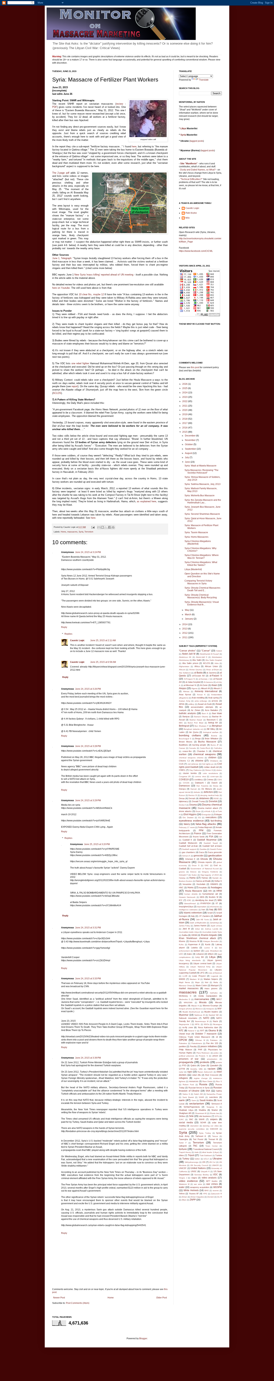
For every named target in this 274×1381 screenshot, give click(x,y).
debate (197, 792)
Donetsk (213, 801)
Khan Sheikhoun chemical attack (197, 938)
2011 (185, 637)
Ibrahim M (213, 897)
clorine (219, 770)
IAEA (202, 897)
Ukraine (217, 1158)
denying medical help (209, 795)
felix (187, 218)
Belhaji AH (213, 723)
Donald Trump (198, 801)
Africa (197, 666)
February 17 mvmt (187, 827)
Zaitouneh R (216, 1194)
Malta (215, 982)
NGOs (206, 1024)
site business (205, 1116)
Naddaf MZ (214, 1015)
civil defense (193, 764)
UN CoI (212, 1162)
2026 (185, 384)
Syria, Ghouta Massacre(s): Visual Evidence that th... (202, 603)
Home (111, 1297)
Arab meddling (198, 698)
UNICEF (183, 1168)
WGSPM (217, 1187)
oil (217, 1037)
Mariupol (214, 985)
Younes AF (194, 1193)
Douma (193, 804)
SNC (191, 1119)
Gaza (201, 852)
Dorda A (182, 805)
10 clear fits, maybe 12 (91, 294)
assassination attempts (202, 707)
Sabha (219, 1091)
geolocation (215, 855)
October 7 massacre (206, 1033)
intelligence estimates (188, 910)
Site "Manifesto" (189, 163)
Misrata (203, 1002)
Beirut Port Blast (195, 723)
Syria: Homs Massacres (196, 537)
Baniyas (186, 716)
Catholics (218, 748)
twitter (197, 1159)
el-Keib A (208, 811)
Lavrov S (208, 948)
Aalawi (219, 651)
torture (183, 1149)
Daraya (182, 789)
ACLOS (57, 393)
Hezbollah (200, 884)
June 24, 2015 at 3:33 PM (88, 978)
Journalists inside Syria (212, 932)
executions (211, 817)
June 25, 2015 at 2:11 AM (103, 640)
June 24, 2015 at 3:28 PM (88, 746)
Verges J (183, 1178)
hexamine (187, 884)
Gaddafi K (187, 840)
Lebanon (200, 954)
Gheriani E (190, 859)
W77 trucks (212, 1181)
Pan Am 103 (212, 1043)
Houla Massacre (193, 891)
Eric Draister (188, 817)
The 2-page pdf (60, 173)
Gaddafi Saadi (211, 843)
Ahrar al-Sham (212, 670)
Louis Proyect (198, 976)
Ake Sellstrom (185, 673)
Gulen (194, 875)
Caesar (182, 748)
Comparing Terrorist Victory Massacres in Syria (198, 582)
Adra (217, 663)
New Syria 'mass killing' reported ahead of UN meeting (103, 274)
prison (215, 1056)
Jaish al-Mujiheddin (198, 923)
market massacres (189, 988)
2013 (185, 628)
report (75, 386)
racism (211, 1068)
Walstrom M (184, 1184)
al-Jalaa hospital (192, 682)
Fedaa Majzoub (205, 827)
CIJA (181, 764)
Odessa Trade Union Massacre (194, 1037)
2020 (185, 410)
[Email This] (99, 527)
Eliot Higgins (190, 814)
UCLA (206, 1159)
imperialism (201, 907)
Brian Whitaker (211, 738)
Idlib (220, 900)
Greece (193, 872)
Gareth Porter (216, 849)
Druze (198, 811)
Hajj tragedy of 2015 (210, 875)
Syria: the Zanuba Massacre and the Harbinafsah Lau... (203, 501)
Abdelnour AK (185, 657)
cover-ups (214, 776)
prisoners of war (189, 1059)
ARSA (181, 704)
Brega (198, 738)
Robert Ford (188, 1085)
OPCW (183, 1039)
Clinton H (209, 770)
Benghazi (217, 726)
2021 (185, 406)
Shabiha (202, 1110)
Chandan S (202, 751)
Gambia (203, 849)
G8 (220, 837)
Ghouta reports (205, 862)
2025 (185, 388)
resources (193, 1081)
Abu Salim (196, 660)
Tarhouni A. (201, 1136)
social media (186, 1122)
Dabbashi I (200, 783)
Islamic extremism (193, 912)
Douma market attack (208, 808)
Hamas (204, 878)
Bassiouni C (212, 720)
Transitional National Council (206, 1149)
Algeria (194, 688)
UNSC (194, 1171)
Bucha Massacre (207, 741)
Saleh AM (198, 1094)
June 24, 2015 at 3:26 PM (88, 689)
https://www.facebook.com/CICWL (196, 251)
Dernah (191, 798)
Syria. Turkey (205, 1133)
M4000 (182, 979)
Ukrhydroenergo (192, 1162)
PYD (184, 1065)
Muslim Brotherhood (191, 1012)
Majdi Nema (184, 982)
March (188, 614)
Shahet (214, 1110)
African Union (211, 666)
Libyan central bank (202, 963)
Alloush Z (217, 688)
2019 (185, 414)
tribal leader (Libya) (210, 1152)
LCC (181, 954)
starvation (194, 1126)
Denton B (192, 795)
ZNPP (193, 1199)
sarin (182, 1100)
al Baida (198, 672)
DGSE (216, 798)
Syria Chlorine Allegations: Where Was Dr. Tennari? (202, 556)
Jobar (197, 929)
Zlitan (184, 1200)
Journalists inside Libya (189, 932)
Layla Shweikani (211, 951)
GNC (206, 865)
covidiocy (198, 779)
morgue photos (185, 1009)
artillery (191, 704)
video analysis (209, 1177)
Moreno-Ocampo (210, 1005)
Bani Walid (217, 713)
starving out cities (211, 1126)
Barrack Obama (201, 717)
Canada (192, 748)
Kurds (207, 944)
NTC (181, 1030)
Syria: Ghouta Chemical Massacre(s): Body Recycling (201, 596)
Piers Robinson (203, 1053)
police (216, 1053)
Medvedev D (184, 999)
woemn (216, 1190)
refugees (183, 1078)
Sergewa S (212, 1107)
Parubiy (193, 1046)
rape (189, 1071)
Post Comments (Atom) (77, 1303)
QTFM (182, 1069)
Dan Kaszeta (202, 786)
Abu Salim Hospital (213, 660)
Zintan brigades (197, 1197)
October (189, 444)
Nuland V (192, 1031)
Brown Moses (185, 742)
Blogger (143, 1338)
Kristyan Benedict (211, 941)
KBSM (194, 935)
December (190, 435)
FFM (201, 830)
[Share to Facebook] (109, 527)
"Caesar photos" (187, 650)
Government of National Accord (204, 869)
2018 (185, 419)
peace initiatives (209, 1046)
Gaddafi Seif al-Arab (188, 846)
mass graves (211, 988)
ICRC (189, 900)
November (190, 440)
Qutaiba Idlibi (196, 1069)
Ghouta (204, 859)
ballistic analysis (187, 713)
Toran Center (211, 1146)
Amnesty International (206, 691)
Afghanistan (184, 666)
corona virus (200, 776)
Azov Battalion (211, 710)
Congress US (185, 776)
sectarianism (196, 1103)
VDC (215, 1174)
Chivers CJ (184, 761)
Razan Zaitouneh (205, 1072)
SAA (208, 1091)
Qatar (203, 1065)
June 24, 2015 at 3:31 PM (88, 927)
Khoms (182, 941)
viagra (194, 1178)
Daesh (215, 783)
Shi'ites (182, 1116)
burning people (199, 745)
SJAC (181, 1119)
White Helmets (191, 1190)
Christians (214, 761)
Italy (193, 916)
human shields (191, 894)
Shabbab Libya (186, 1110)
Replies (68, 634)
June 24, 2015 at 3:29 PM (88, 800)
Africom (182, 670)
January (189, 618)
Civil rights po (208, 764)
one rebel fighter (80, 363)
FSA (211, 836)
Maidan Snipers (211, 979)
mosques (210, 1009)
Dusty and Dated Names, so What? (198, 169)
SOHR (203, 1122)
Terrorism (88, 532)
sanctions (213, 1097)
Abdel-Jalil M (188, 654)
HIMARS (214, 884)
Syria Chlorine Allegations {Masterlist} (198, 542)
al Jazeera (211, 673)
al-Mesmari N (190, 685)
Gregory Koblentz (210, 872)
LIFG (202, 973)
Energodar (206, 814)
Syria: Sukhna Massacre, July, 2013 (203, 484)
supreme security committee (192, 1129)
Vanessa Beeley (201, 1175)
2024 (185, 392)
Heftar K (218, 881)
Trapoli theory (185, 1152)
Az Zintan (195, 710)
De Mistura (206, 789)
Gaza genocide (215, 852)
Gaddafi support (189, 849)
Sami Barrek (188, 1097)
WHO (206, 1190)
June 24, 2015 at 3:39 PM (88, 1057)
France (197, 833)
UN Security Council (199, 1165)
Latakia (194, 947)
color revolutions (210, 773)
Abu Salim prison (190, 663)
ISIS (220, 909)
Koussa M (194, 941)
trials (197, 1152)
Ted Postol (198, 1139)
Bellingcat (184, 726)
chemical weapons (204, 754)
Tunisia (218, 1155)
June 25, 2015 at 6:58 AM (103, 662)
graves (182, 872)
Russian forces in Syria (199, 1088)
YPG (205, 1194)
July (187, 457)
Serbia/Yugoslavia (192, 1107)
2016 (185, 427)
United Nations (198, 1168)
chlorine (199, 760)
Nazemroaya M (201, 1021)
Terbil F (183, 1143)
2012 (185, 633)
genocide (198, 855)
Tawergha (183, 1139)
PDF (54, 107)
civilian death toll (211, 767)
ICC (180, 900)
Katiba (185, 935)
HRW (219, 891)
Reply (64, 627)
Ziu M (219, 1197)
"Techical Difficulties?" (191, 179)
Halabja (182, 878)
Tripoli (191, 1155)
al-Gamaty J (204, 679)
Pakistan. (214, 1040)
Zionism (210, 1197)
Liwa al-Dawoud (215, 973)
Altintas (186, 691)
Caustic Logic (77, 640)
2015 (185, 432)
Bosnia (214, 736)
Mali (206, 982)
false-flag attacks (206, 823)
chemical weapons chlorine (191, 758)
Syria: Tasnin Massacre (196, 532)
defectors (208, 792)
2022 (185, 401)
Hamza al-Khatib (203, 881)
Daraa (215, 786)
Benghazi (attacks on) (193, 729)
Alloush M (205, 688)
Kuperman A (194, 944)
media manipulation (207, 996)
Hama (192, 878)
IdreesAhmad (190, 903)
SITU (217, 1116)
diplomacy (183, 801)
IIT (217, 903)
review (119, 104)
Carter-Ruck (205, 748)
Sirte (191, 1116)
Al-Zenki (203, 685)
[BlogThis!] (102, 527)
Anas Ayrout (185, 694)
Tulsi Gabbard (206, 1155)
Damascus (184, 785)
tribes (181, 1155)
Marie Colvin (201, 985)
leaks (189, 954)
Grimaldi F (183, 875)
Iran (203, 909)
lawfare (197, 951)
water (182, 1187)
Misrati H (195, 1006)
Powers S (203, 1056)
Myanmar (183, 1015)
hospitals (203, 887)
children (212, 757)
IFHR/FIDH (205, 903)
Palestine (183, 1043)
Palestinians (196, 1043)
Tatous (215, 1136)
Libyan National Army (200, 967)
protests (204, 1062)
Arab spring (213, 698)
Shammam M (201, 1113)
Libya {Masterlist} (193, 569)
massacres (72, 532)
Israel (209, 913)
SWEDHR (214, 1129)
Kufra (181, 944)
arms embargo (201, 701)
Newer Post (59, 1297)
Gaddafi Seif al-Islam (212, 846)
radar (181, 1072)
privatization (212, 1059)
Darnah (193, 789)
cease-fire (187, 751)
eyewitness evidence (191, 820)
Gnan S (195, 865)
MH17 (219, 999)
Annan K (201, 695)
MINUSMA (188, 1002)
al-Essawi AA (198, 676)
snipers (214, 1119)
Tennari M (213, 1139)
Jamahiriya (214, 923)
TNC (195, 1146)
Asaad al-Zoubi (205, 704)
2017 (185, 423)
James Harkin (200, 925)
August (189, 453)
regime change (201, 1078)
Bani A (205, 713)
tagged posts (196, 141)
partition (182, 1046)
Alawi (214, 685)
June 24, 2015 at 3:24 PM (88, 552)
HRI (210, 891)
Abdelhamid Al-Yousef (209, 654)
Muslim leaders (211, 1012)
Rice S (219, 1081)
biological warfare (211, 732)
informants (214, 907)
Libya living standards (190, 960)
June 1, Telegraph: (62, 258)
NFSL (197, 1024)
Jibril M (186, 929)
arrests (215, 701)
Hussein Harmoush (187, 897)
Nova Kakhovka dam (208, 1027)
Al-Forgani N (189, 679)
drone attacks (185, 811)
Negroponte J (185, 1024)
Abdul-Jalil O (201, 657)
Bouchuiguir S (185, 739)
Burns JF (215, 745)
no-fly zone (187, 1027)
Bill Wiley (211, 729)
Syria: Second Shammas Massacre (202, 514)
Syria (81, 532)
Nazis (215, 1021)
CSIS (219, 780)
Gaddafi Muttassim (188, 843)
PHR (200, 1049)
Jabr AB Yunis (202, 919)
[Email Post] (92, 527)
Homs (63, 532)
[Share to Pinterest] (113, 527)
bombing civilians (190, 735)
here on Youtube (61, 288)
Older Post (161, 1297)
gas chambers (188, 852)
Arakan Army (184, 701)
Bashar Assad (196, 720)
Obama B (213, 1030)
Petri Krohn (191, 213)
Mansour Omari (185, 986)
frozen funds (199, 837)
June (187, 462)
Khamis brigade (209, 935)
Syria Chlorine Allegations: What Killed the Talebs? (201, 563)
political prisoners (186, 1056)
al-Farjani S (216, 675)
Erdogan (218, 814)
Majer (197, 982)
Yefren (182, 1193)
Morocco (199, 1009)
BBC (181, 723)
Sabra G (186, 1094)
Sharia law (214, 1113)
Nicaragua (217, 1024)
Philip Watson (185, 1049)
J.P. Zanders (204, 916)
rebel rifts (196, 1075)
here (134, 146)
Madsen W (194, 979)
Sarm (193, 1100)
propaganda (186, 1062)
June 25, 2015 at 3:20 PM (97, 844)
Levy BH (199, 957)
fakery (187, 824)
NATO (206, 1018)
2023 (185, 397)
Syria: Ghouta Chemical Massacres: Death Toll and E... (203, 589)
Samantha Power (214, 1094)
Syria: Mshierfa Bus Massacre (200, 495)
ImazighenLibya (186, 906)
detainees (204, 798)
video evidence (188, 1180)
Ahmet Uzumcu (195, 670)
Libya (183, 128)
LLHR (184, 976)
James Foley (184, 926)
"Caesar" (205, 650)
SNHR (201, 1119)
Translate (204, 80)
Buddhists (183, 745)
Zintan (184, 1197)
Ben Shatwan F (201, 726)
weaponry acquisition (199, 1187)
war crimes (212, 1184)
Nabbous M (199, 1015)
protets (219, 1062)
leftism (211, 954)
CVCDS (186, 783)
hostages (216, 887)
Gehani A (186, 856)
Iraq (211, 909)
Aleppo (182, 688)
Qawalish (214, 1065)
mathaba (214, 993)
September (191, 449)
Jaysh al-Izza (216, 926)
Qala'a (193, 1065)
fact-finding (216, 820)
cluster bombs (190, 773)
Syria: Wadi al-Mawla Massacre (200, 465)
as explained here (146, 501)
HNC (181, 887)
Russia (203, 1084)
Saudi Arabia (206, 1100)
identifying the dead (204, 900)
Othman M (200, 1040)
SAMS (201, 1097)
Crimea (210, 779)
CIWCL (182, 770)
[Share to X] (106, 527)
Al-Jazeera (208, 682)
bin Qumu (194, 732)
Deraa (182, 798)
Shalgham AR (185, 1113)
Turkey (185, 1158)
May (187, 610)
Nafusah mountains (188, 1018)
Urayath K (205, 1171)
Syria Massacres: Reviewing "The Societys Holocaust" (201, 471)
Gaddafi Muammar (207, 839)
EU (199, 817)
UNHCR (215, 1165)
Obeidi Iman (184, 1034)
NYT (202, 1030)
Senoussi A (216, 1104)
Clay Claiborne (195, 770)
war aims (198, 1184)
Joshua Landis (211, 929)
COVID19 (184, 779)
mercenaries (201, 999)
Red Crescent (211, 1075)
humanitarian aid (210, 894)
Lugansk (214, 976)
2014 (185, 624)
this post (195, 367)
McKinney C (185, 996)
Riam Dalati (207, 1081)
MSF (220, 1008)
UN (203, 1162)
